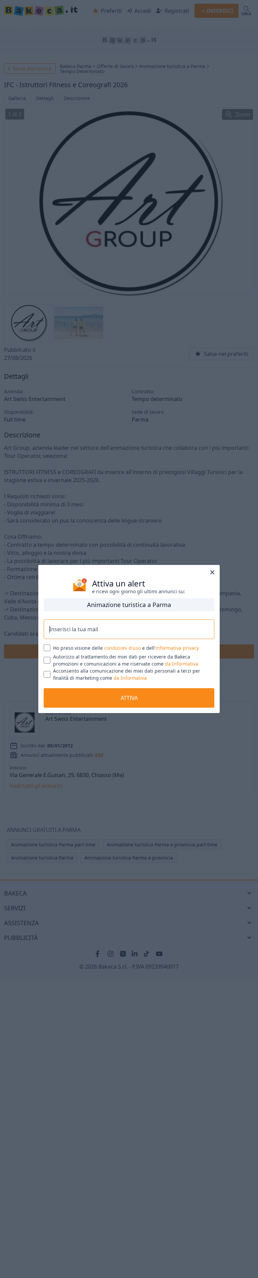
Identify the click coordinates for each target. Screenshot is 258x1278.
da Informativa (181, 664)
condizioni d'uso (122, 648)
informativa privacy (177, 648)
